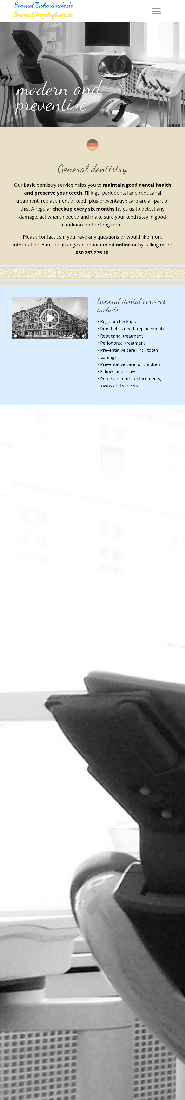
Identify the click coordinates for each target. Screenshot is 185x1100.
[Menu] (154, 11)
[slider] (40, 336)
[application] (50, 318)
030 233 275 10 (92, 252)
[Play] (15, 336)
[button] (49, 318)
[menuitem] (154, 11)
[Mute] (83, 336)
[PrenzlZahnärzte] (43, 11)
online (123, 244)
